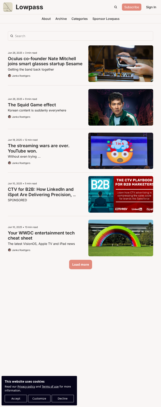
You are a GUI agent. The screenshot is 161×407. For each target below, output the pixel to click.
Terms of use (50, 386)
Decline (63, 398)
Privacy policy (26, 386)
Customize (39, 398)
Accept (15, 398)
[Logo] (8, 7)
